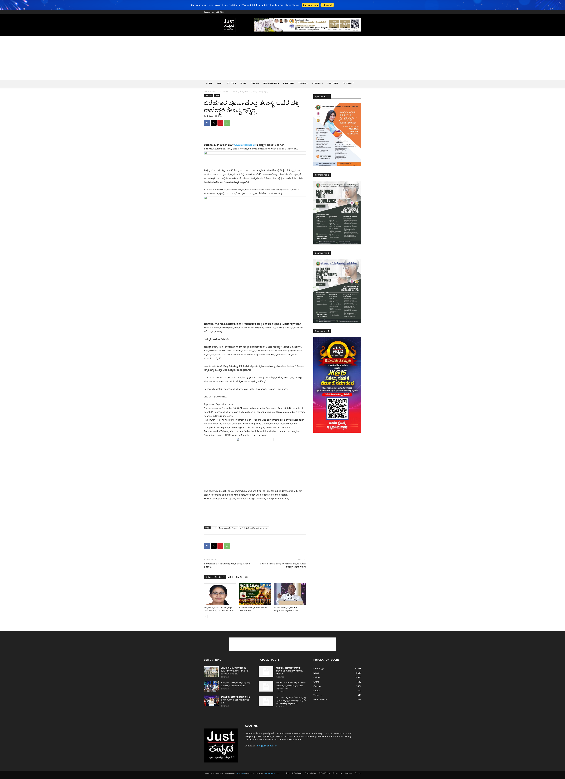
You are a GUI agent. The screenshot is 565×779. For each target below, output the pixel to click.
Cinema (255, 83)
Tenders (303, 83)
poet (214, 528)
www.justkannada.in (245, 144)
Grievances (337, 773)
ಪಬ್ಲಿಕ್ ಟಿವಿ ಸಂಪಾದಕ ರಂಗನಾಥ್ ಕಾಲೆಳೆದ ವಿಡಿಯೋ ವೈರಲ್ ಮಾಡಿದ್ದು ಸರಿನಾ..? (289, 671)
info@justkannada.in (267, 745)
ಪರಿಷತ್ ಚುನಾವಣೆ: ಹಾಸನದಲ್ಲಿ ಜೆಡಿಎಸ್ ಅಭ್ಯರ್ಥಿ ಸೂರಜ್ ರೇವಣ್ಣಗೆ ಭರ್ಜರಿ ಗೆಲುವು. (283, 565)
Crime (243, 83)
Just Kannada (240, 773)
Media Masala (271, 83)
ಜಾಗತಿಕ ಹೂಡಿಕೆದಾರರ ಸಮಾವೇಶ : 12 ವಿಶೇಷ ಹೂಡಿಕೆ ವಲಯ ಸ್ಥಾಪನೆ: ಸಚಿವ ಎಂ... (235, 700)
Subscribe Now (310, 5)
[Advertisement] (282, 57)
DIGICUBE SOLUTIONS (271, 773)
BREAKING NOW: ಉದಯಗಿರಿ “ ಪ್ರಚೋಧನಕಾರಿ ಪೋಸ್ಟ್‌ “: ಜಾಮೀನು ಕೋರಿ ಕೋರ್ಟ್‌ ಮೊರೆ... (235, 671)
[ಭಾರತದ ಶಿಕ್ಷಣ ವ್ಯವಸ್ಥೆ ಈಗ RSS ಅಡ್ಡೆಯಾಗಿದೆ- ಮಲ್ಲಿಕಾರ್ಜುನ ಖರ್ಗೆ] (290, 594)
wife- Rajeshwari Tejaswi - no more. (253, 528)
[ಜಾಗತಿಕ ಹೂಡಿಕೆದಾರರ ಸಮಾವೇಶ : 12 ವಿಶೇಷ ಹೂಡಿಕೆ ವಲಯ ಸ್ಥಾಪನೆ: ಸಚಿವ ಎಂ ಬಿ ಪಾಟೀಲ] (211, 700)
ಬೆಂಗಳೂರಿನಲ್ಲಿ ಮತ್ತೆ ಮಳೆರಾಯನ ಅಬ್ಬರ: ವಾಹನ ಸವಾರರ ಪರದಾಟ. (227, 565)
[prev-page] (206, 616)
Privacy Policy (310, 773)
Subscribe (332, 83)
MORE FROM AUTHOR (238, 577)
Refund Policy (324, 773)
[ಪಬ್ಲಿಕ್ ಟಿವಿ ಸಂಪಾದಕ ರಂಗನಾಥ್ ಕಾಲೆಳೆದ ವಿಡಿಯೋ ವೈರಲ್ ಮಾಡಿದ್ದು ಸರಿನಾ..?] (266, 671)
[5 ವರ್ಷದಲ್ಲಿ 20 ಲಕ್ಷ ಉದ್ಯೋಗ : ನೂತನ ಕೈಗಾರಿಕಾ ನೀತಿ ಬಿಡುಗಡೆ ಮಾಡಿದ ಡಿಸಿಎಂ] (211, 686)
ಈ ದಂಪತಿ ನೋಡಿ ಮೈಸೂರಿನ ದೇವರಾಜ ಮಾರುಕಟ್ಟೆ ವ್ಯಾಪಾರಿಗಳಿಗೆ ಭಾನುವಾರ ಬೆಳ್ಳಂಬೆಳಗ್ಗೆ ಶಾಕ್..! (291, 686)
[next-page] (210, 616)
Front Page (216, 91)
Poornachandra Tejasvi (228, 528)
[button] (560, 3)
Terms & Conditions (294, 773)
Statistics (348, 773)
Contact (358, 773)
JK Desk (210, 116)
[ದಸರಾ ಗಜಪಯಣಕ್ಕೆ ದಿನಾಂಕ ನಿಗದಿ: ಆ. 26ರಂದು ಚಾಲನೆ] (255, 594)
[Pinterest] (220, 123)
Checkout (327, 5)
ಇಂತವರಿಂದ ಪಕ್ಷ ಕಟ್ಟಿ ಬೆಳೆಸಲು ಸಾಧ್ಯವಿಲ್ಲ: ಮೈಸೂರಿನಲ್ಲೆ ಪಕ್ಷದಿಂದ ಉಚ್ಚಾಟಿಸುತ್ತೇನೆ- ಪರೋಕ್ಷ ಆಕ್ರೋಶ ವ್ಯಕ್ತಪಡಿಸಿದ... (291, 700)
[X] (214, 123)
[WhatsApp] (227, 123)
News (219, 83)
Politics (231, 83)
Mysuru (316, 83)
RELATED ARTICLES (215, 577)
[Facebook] (207, 123)
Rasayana (288, 83)
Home (209, 83)
